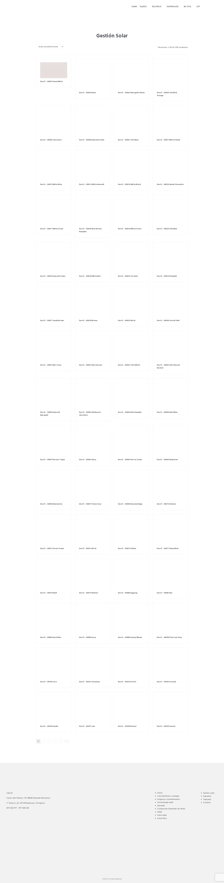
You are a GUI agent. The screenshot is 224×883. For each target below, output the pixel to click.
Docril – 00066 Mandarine (51, 504)
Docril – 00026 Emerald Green (52, 276)
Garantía (161, 805)
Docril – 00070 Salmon (166, 504)
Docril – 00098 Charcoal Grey (169, 637)
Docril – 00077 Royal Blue (167, 548)
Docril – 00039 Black (126, 320)
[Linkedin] (109, 810)
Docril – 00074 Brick (87, 548)
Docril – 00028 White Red (89, 276)
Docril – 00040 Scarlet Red (168, 320)
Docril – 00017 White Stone (51, 228)
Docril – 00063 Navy (87, 459)
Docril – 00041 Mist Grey (50, 365)
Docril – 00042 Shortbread (90, 365)
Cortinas (207, 802)
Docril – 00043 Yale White (129, 365)
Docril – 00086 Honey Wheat (130, 637)
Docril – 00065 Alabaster (167, 459)
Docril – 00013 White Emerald (91, 184)
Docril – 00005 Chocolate (51, 139)
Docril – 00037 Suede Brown (52, 320)
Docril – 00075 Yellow (127, 548)
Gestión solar (208, 793)
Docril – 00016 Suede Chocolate (170, 184)
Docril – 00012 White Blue (51, 184)
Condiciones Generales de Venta (171, 808)
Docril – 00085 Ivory (87, 637)
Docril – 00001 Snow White (51, 81)
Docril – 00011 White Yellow (168, 139)
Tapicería (207, 799)
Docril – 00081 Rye (164, 592)
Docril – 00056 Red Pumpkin (130, 412)
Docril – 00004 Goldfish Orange (167, 94)
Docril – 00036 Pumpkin (167, 276)
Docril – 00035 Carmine (128, 276)
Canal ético (162, 818)
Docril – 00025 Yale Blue (167, 228)
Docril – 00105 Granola (166, 681)
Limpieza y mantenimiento (168, 799)
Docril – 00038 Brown (88, 320)
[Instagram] (98, 810)
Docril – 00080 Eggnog (127, 592)
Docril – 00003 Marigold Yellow (131, 92)
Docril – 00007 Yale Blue (128, 139)
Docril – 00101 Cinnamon (89, 681)
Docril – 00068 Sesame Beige (130, 504)
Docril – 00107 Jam (87, 726)
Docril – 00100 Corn (48, 681)
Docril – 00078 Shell (48, 592)
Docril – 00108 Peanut (127, 726)
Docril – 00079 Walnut (88, 592)
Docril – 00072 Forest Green (52, 548)
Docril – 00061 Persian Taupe (52, 459)
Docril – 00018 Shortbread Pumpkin (90, 230)
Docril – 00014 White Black (129, 184)
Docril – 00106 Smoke (49, 726)
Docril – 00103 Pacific (127, 681)
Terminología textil (165, 802)
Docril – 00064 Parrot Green (130, 459)
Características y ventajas (168, 796)
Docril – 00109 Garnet (166, 726)
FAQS (159, 812)
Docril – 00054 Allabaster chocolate (90, 414)
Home (159, 793)
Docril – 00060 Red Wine (167, 412)
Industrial (207, 796)
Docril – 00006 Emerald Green (91, 139)
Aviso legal (162, 815)
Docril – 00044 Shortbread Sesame (168, 366)
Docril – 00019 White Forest (130, 228)
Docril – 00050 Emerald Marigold (50, 414)
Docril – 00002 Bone (87, 92)
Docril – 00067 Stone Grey (90, 504)
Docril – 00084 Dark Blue (50, 637)
